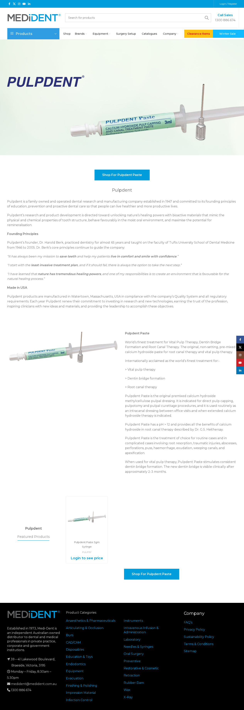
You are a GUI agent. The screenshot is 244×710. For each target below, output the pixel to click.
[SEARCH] (206, 17)
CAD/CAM (73, 642)
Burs (69, 635)
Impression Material (81, 693)
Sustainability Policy (199, 637)
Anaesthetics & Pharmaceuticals (90, 621)
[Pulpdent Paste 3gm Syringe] (86, 517)
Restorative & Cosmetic (141, 668)
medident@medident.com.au (34, 684)
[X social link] (14, 4)
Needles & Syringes (138, 647)
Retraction (132, 675)
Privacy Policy (194, 629)
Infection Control (79, 700)
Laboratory (132, 639)
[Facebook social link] (9, 4)
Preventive (132, 661)
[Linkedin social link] (29, 4)
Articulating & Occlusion (84, 628)
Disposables (75, 649)
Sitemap (190, 651)
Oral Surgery (134, 654)
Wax (127, 690)
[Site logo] (34, 17)
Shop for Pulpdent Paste (122, 175)
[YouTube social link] (24, 4)
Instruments (133, 621)
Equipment (75, 671)
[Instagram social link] (19, 4)
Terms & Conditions (198, 644)
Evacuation (74, 678)
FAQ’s (188, 622)
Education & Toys (79, 657)
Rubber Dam (134, 683)
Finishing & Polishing (81, 685)
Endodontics (75, 664)
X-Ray (128, 697)
